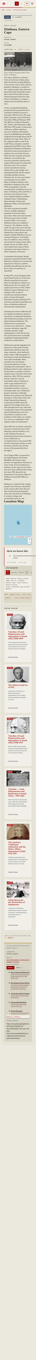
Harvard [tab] (14, 572)
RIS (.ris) (26, 594)
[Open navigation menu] (32, 3)
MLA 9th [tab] (27, 572)
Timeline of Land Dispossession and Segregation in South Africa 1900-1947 (17, 739)
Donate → (11, 937)
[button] (18, 523)
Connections (10, 49)
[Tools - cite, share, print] (22, 3)
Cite (24, 49)
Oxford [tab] (21, 572)
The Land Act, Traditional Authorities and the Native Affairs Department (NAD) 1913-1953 (17, 848)
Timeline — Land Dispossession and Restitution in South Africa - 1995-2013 (17, 792)
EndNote (7, 598)
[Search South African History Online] (17, 4)
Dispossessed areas (20, 10)
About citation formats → (23, 598)
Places (9, 10)
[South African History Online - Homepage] (4, 3)
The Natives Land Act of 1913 (18, 686)
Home (3, 10)
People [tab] (10, 967)
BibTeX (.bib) (15, 594)
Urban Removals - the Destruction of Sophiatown (16, 902)
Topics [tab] (19, 967)
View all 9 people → (13, 1016)
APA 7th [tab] (8, 572)
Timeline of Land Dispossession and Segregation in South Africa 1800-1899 (17, 635)
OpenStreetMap (20, 537)
